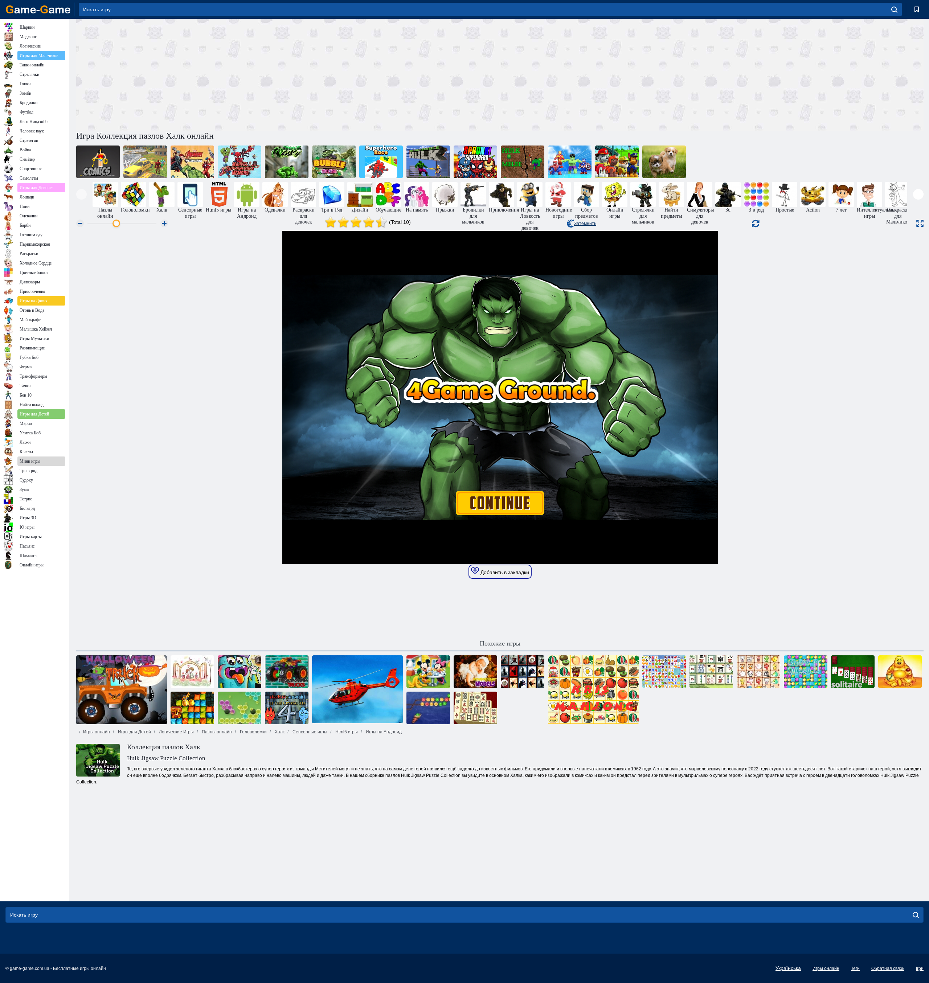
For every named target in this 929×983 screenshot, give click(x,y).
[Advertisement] (288, 73)
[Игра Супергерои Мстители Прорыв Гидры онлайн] (192, 162)
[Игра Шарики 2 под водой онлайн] (428, 708)
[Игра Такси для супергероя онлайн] (145, 162)
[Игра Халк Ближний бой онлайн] (522, 162)
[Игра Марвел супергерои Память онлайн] (239, 162)
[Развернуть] (920, 223)
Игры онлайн (96, 731)
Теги (855, 968)
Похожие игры (500, 643)
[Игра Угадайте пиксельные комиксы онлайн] (98, 162)
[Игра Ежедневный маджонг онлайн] (475, 708)
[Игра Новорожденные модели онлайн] (475, 671)
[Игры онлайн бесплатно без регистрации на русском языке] (38, 9)
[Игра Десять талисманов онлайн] (900, 671)
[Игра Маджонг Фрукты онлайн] (664, 671)
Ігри (920, 968)
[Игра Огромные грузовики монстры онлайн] (286, 671)
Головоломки (253, 731)
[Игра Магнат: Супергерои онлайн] (570, 162)
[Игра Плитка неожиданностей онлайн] (522, 671)
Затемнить (585, 223)
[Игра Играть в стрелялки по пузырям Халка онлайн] (334, 162)
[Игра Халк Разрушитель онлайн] (286, 162)
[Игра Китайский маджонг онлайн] (711, 671)
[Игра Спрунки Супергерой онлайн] (475, 162)
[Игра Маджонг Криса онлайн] (593, 689)
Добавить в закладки (504, 572)
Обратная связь (887, 968)
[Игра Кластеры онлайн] (239, 708)
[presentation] (81, 194)
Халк (279, 731)
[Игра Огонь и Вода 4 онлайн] (286, 708)
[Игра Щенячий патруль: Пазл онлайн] (617, 162)
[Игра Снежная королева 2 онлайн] (805, 671)
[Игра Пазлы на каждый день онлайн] (664, 162)
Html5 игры (346, 731)
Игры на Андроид (383, 731)
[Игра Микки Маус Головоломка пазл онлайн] (428, 671)
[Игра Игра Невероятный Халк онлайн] (428, 162)
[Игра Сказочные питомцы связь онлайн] (758, 671)
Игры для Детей (134, 731)
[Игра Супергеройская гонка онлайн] (381, 162)
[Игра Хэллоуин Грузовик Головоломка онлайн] (121, 689)
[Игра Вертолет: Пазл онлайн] (357, 689)
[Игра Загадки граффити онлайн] (239, 671)
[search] (894, 9)
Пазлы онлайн (216, 731)
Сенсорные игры (309, 731)
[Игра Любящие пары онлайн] (192, 671)
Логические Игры (176, 731)
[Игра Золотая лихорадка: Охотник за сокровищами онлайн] (192, 708)
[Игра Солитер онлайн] (853, 671)
